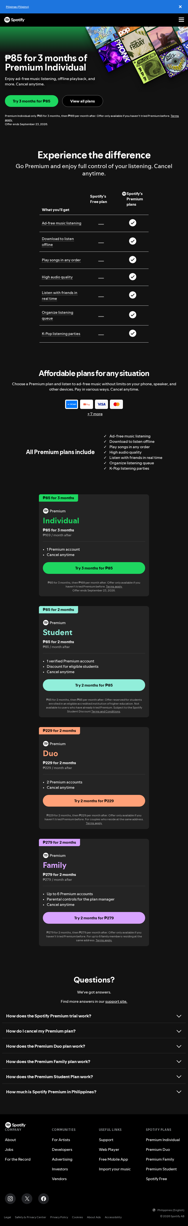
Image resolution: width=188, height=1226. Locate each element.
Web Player (109, 1149)
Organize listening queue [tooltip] (57, 315)
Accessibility (113, 1217)
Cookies (77, 1217)
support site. (116, 1001)
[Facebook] (43, 1198)
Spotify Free (156, 1178)
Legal (7, 1217)
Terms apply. (114, 586)
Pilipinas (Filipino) (17, 7)
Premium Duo (158, 1149)
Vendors (59, 1178)
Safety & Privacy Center (30, 1217)
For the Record (18, 1159)
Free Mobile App (113, 1159)
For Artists (61, 1139)
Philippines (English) (170, 1210)
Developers (62, 1149)
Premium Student (161, 1169)
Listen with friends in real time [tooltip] (59, 295)
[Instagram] (10, 1198)
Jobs (9, 1149)
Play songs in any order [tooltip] (61, 260)
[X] (27, 1198)
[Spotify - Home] (14, 20)
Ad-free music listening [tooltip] (61, 223)
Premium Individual (163, 1139)
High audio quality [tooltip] (57, 277)
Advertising (62, 1159)
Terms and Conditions (105, 711)
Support (106, 1139)
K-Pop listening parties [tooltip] (61, 333)
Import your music (115, 1169)
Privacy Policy (59, 1217)
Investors (60, 1169)
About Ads (94, 1217)
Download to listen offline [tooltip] (58, 241)
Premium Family (160, 1159)
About (10, 1139)
